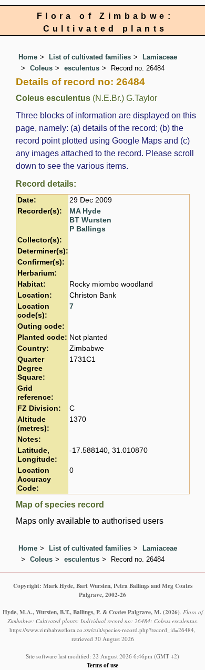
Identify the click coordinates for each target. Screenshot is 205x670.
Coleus (41, 68)
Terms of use (102, 665)
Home (27, 57)
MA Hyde (85, 211)
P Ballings (87, 229)
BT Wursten (90, 220)
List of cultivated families (90, 57)
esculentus (81, 68)
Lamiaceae (159, 57)
